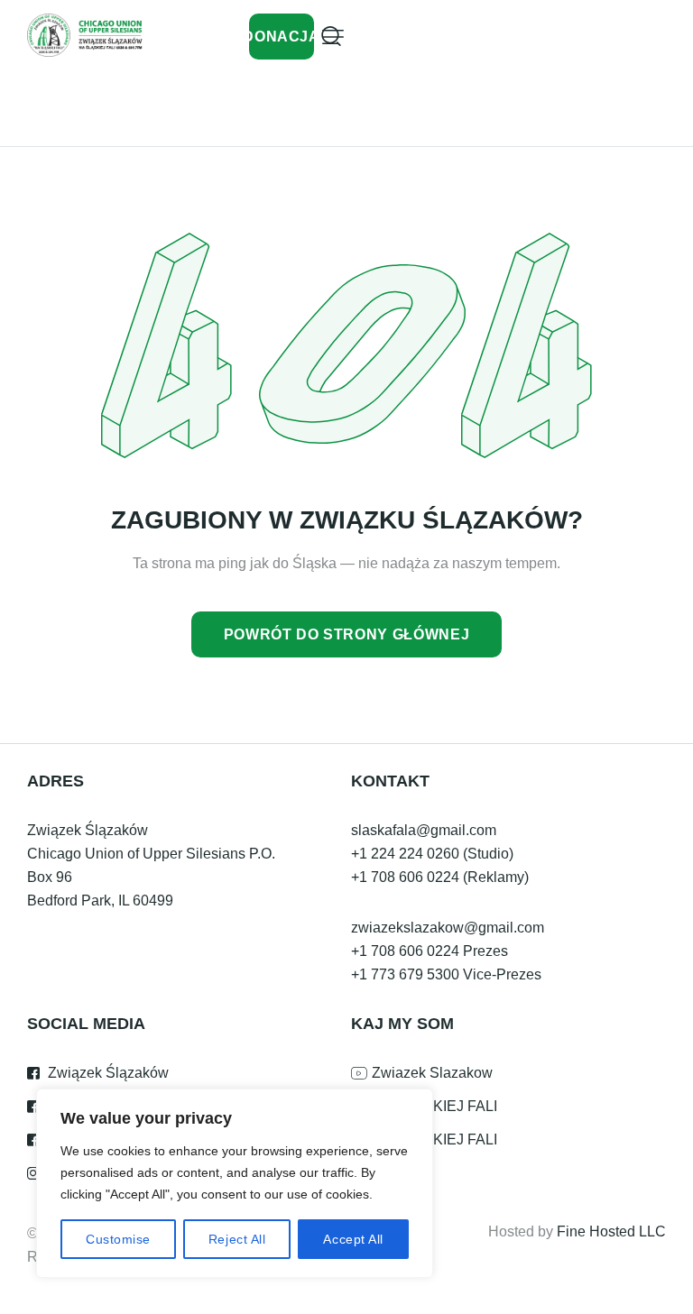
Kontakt (390, 781)
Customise (118, 1239)
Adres (55, 781)
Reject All (237, 1239)
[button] (333, 37)
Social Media (86, 1024)
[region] (234, 1183)
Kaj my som (402, 1024)
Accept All (353, 1239)
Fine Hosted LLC (611, 1231)
